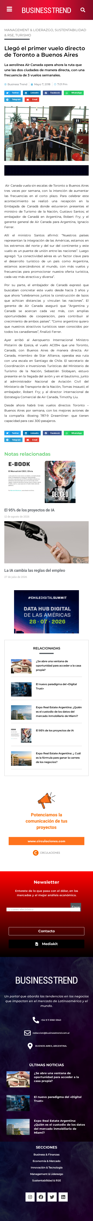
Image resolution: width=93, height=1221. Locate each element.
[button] (83, 10)
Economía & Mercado (47, 1161)
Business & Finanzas (46, 1154)
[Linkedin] (63, 1197)
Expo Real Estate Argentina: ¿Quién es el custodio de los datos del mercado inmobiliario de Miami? (59, 712)
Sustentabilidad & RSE (46, 1180)
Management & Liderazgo (28, 30)
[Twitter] (52, 1197)
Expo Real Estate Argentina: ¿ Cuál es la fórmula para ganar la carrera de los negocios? (58, 758)
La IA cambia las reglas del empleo (34, 570)
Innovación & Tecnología (47, 1167)
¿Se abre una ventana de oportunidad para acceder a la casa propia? (58, 665)
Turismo (23, 35)
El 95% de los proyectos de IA (29, 510)
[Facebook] (41, 1197)
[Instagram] (30, 1197)
